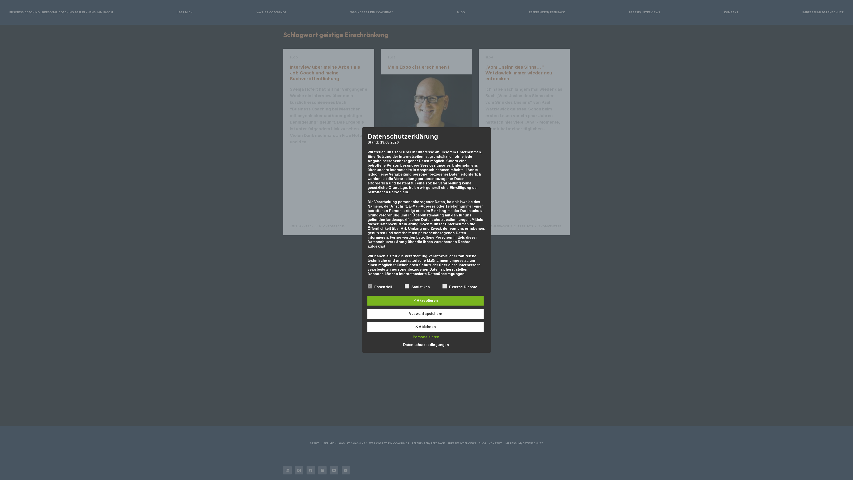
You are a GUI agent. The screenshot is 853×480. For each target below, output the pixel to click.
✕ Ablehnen (425, 327)
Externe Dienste (463, 287)
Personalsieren (426, 337)
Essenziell (383, 287)
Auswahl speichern (425, 314)
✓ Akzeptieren (425, 300)
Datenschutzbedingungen (426, 345)
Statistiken (420, 287)
